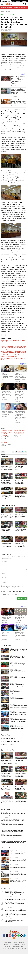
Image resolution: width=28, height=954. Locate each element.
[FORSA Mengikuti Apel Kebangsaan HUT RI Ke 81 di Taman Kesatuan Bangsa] (7, 461)
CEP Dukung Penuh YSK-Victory (6, 441)
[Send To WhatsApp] (25, 452)
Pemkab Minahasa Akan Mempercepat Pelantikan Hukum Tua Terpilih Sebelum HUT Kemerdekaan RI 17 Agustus (17, 727)
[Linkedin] (13, 935)
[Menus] (2, 4)
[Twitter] (7, 935)
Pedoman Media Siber (17, 946)
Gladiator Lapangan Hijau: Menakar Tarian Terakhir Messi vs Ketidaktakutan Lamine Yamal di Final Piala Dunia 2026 (18, 699)
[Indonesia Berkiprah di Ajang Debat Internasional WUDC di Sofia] (5, 853)
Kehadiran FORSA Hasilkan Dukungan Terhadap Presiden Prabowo (13, 359)
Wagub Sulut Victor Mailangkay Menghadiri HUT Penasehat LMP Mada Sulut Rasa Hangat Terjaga (18, 720)
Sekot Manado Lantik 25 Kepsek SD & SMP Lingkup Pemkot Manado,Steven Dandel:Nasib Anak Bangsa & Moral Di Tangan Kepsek (18, 650)
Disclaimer (7, 946)
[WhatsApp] (18, 935)
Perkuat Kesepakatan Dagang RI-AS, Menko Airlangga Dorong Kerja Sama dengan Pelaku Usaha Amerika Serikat (18, 859)
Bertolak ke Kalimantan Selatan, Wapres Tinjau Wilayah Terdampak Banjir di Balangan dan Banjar (13, 842)
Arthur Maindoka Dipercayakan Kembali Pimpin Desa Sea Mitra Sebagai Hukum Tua (7, 801)
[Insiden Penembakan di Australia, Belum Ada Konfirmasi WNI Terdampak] (5, 874)
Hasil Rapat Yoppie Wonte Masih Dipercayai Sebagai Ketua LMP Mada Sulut (12, 355)
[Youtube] (15, 935)
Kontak (6, 944)
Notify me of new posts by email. (10, 594)
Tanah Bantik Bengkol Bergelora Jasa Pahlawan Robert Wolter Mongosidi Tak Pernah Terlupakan (13, 352)
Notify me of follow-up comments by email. (13, 591)
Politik (2, 14)
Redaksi (15, 942)
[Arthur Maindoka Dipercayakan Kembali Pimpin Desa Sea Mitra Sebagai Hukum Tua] (7, 795)
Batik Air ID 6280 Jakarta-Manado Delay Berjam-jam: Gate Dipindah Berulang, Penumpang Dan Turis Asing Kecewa (14, 348)
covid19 (12, 744)
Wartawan (21, 942)
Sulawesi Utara (8, 14)
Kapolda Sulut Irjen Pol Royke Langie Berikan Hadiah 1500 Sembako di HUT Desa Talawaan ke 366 (17, 664)
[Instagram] (10, 935)
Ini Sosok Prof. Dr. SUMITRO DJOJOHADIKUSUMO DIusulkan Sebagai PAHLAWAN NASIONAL (13, 814)
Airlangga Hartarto (7, 741)
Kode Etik (12, 944)
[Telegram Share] (22, 452)
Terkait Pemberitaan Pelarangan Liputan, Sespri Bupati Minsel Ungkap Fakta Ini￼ (15, 915)
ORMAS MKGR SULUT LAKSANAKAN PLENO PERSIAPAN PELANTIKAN (6, 433)
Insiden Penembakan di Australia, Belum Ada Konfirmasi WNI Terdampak (18, 873)
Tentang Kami (7, 942)
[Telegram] (24, 935)
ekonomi (5, 744)
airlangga (5, 738)
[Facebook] (4, 935)
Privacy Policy (19, 944)
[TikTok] (21, 935)
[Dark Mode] (23, 4)
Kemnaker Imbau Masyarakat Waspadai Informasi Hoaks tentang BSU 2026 (11, 836)
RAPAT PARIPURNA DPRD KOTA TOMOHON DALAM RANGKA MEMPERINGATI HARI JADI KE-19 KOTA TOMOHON (15, 898)
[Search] (26, 4)
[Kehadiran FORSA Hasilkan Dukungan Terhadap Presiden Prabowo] (21, 490)
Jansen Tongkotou (8, 29)
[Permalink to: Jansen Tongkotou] (2, 30)
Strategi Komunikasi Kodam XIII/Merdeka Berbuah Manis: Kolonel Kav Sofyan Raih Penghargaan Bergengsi (20, 801)
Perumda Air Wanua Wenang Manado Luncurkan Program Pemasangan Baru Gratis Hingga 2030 (15, 893)
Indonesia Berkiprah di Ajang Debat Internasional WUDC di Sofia (17, 852)
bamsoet (13, 738)
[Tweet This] (16, 452)
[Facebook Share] (13, 452)
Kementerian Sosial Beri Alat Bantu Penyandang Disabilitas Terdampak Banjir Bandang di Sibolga (18, 866)
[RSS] (14, 938)
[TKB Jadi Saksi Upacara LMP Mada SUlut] (21, 461)
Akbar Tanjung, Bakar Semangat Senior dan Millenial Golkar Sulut (19, 432)
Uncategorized (16, 14)
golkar (17, 741)
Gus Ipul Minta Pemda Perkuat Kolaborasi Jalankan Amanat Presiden (12, 825)
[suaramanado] (8, 4)
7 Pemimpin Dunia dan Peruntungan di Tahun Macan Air (14, 920)
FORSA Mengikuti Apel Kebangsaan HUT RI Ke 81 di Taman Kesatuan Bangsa (13, 341)
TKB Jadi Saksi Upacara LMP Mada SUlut (11, 344)
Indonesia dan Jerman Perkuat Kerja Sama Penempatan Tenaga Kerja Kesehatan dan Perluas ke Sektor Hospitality (18, 880)
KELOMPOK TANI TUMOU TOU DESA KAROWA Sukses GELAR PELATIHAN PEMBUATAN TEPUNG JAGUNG (18, 657)
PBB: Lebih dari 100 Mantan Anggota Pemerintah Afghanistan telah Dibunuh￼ (15, 909)
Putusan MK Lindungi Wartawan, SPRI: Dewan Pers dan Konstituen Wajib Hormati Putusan (12, 819)
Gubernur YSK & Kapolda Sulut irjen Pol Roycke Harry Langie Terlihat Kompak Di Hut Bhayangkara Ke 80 (18, 713)
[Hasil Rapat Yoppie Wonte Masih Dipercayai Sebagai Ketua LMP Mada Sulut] (7, 490)
